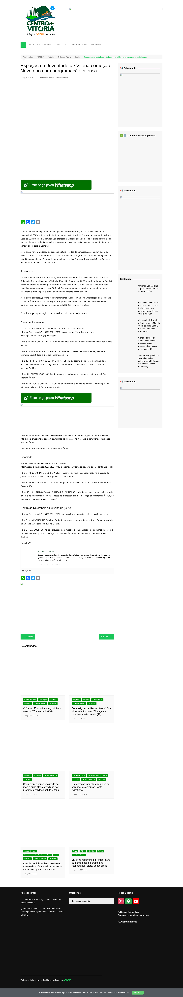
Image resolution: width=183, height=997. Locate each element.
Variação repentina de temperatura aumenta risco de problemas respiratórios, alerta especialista (91, 862)
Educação (44, 78)
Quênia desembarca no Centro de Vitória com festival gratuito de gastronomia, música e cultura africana (148, 308)
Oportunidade (97, 700)
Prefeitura (37, 775)
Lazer (56, 855)
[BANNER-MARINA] (140, 98)
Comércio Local (61, 45)
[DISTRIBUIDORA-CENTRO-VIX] (115, 21)
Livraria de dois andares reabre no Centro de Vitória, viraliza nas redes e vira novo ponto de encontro (43, 866)
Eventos (53, 700)
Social (51, 78)
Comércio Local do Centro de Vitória (37, 855)
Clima (83, 851)
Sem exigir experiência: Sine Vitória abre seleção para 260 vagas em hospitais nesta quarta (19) (91, 711)
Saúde (100, 851)
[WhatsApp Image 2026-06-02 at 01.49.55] (140, 231)
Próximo (104, 637)
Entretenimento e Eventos (97, 775)
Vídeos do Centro (79, 45)
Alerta (75, 851)
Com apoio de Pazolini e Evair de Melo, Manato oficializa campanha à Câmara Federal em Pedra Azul (149, 325)
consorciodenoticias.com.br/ (49, 564)
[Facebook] (30, 571)
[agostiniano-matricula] (67, 204)
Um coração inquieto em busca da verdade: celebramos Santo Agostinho (91, 787)
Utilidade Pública (97, 45)
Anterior (29, 637)
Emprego (76, 700)
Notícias (30, 45)
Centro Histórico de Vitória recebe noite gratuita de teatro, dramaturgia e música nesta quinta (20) (147, 343)
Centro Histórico (44, 45)
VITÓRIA (53, 703)
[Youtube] (23, 571)
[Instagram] (26, 571)
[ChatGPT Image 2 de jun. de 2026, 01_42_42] (67, 605)
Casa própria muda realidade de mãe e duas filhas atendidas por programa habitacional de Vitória (41, 787)
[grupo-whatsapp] (56, 185)
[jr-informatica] (140, 405)
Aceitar (137, 993)
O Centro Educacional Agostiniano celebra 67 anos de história (148, 289)
